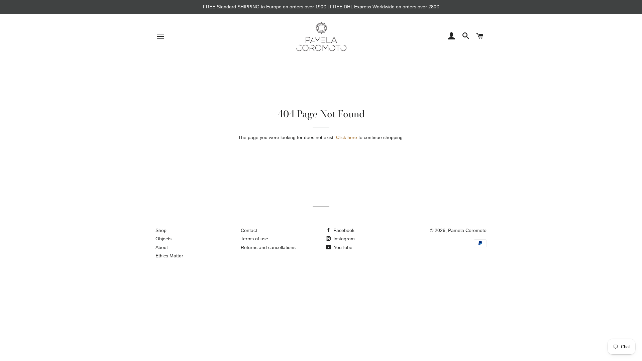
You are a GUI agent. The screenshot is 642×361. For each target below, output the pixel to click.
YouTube (342, 247)
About (161, 247)
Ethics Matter (169, 255)
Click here (346, 137)
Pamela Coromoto (467, 230)
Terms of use (254, 238)
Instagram (343, 238)
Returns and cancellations (268, 247)
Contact (249, 230)
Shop (161, 230)
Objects (163, 238)
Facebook (343, 230)
